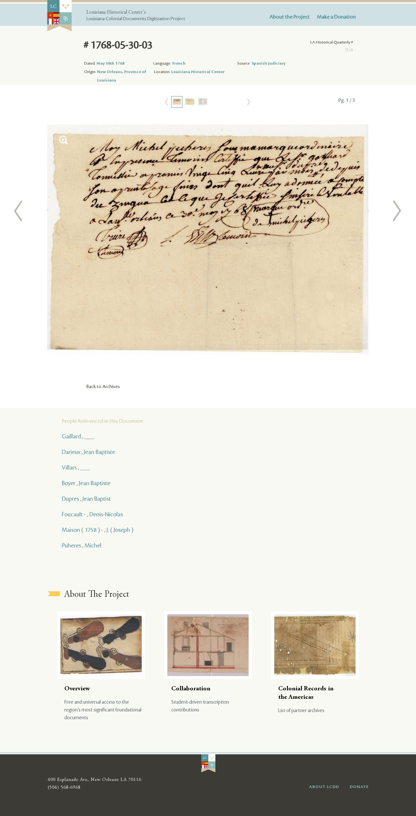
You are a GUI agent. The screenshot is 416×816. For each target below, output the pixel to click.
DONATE (359, 787)
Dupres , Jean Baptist (86, 499)
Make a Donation (336, 17)
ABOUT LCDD (324, 787)
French (179, 63)
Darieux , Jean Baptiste (88, 452)
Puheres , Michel (81, 545)
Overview (77, 688)
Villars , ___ (76, 467)
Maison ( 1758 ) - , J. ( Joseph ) (97, 530)
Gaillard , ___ (78, 436)
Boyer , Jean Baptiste (86, 483)
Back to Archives (103, 386)
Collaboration (190, 688)
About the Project (289, 17)
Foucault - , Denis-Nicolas (92, 514)
